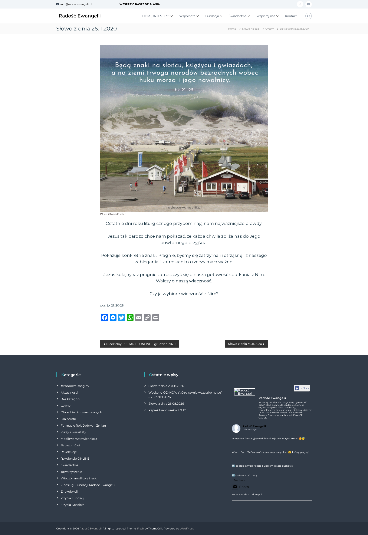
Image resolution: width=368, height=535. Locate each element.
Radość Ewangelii (80, 16)
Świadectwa (238, 16)
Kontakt (291, 16)
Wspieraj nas (265, 16)
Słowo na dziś (250, 28)
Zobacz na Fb (239, 494)
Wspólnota (187, 16)
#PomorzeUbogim (75, 386)
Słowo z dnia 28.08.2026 (166, 386)
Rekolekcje (69, 452)
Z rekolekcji (69, 491)
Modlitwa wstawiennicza (79, 439)
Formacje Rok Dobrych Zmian (83, 425)
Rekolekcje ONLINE (75, 458)
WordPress (187, 528)
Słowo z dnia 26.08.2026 (166, 404)
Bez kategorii (70, 399)
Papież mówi (70, 445)
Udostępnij (257, 494)
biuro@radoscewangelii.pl (75, 4)
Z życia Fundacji (73, 498)
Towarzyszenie (71, 472)
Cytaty (269, 28)
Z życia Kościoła (72, 505)
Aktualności (69, 392)
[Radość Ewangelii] (244, 391)
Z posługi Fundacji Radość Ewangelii (88, 485)
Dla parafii (68, 419)
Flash (140, 528)
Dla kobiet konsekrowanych (81, 412)
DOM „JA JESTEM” (156, 16)
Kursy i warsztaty (73, 432)
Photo (244, 487)
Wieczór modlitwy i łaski (79, 478)
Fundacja (212, 16)
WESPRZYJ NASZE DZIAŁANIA (139, 4)
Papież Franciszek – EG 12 (167, 410)
